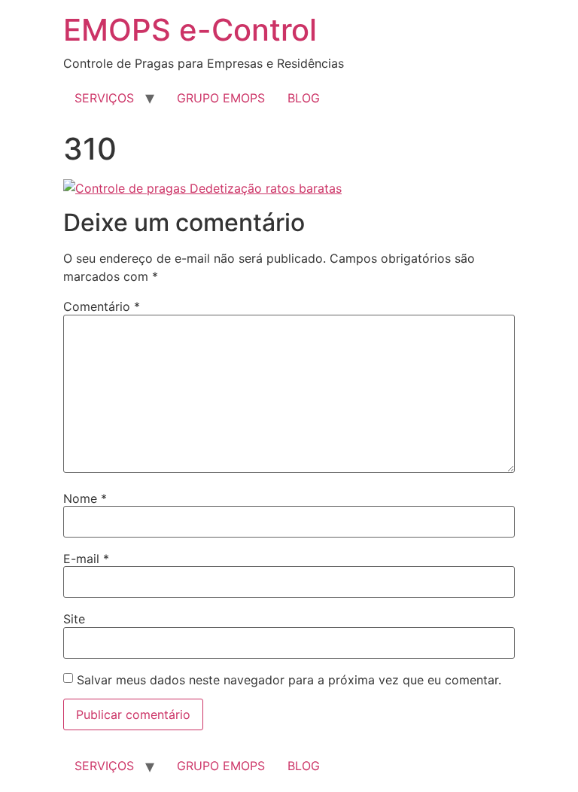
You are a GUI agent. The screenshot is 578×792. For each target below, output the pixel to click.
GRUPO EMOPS (221, 97)
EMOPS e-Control (190, 29)
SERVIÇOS (104, 97)
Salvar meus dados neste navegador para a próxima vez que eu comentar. (289, 680)
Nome (85, 498)
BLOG (303, 97)
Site (74, 619)
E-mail (86, 559)
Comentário (101, 306)
